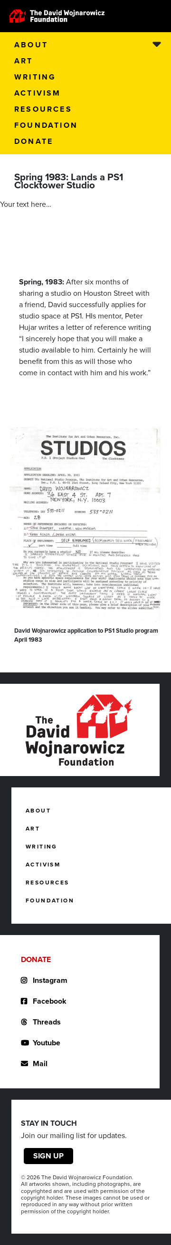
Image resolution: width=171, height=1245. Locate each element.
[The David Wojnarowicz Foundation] (57, 16)
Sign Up (48, 1155)
